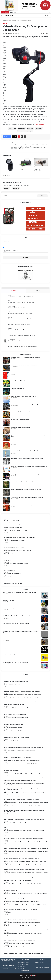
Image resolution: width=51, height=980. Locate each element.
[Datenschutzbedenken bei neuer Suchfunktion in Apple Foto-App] (6, 406)
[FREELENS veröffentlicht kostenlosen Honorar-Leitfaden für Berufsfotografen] (44, 595)
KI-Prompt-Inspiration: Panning (17, 388)
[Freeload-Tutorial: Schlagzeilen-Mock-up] (44, 610)
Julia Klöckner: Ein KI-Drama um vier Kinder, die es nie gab (23, 12)
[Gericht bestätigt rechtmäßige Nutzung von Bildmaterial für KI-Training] (6, 492)
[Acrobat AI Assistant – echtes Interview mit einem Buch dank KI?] (6, 375)
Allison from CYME (11, 306)
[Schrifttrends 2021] (44, 649)
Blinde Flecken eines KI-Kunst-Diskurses (19, 380)
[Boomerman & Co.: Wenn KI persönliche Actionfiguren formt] (6, 508)
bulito (9, 344)
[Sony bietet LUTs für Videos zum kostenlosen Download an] (44, 641)
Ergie (9, 300)
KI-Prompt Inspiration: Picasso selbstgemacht (20, 411)
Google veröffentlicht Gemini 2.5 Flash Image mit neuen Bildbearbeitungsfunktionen (29, 466)
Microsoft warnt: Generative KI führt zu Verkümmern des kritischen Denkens (27, 458)
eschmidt (10, 317)
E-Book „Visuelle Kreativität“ (9, 654)
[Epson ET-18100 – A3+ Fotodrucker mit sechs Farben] (25, 162)
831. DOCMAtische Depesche (23, 970)
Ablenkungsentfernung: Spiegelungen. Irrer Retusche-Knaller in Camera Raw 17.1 (28, 497)
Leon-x (9, 322)
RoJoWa (9, 295)
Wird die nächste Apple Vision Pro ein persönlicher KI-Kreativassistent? (26, 357)
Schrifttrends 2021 (7, 646)
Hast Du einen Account (25, 260)
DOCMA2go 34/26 (21, 966)
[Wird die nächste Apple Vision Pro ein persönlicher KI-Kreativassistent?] (6, 360)
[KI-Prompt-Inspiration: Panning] (6, 391)
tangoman (10, 328)
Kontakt (36, 964)
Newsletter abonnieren (39, 962)
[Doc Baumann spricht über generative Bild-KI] (6, 422)
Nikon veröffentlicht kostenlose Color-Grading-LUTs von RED (16, 623)
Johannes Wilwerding (8, 33)
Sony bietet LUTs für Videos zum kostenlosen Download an (15, 639)
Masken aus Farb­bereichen (8, 600)
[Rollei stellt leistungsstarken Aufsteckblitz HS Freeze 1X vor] (10, 165)
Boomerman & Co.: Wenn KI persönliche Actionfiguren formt (23, 505)
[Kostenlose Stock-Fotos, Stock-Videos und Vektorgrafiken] (44, 665)
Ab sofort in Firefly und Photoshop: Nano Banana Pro (22, 481)
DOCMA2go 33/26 (21, 968)
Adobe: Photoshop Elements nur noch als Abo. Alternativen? (24, 396)
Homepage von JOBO (39, 124)
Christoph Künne (11, 339)
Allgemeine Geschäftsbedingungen (42, 967)
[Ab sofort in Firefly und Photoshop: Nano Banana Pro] (6, 484)
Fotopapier (30, 128)
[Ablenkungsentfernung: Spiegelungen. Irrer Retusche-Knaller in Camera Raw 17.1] (6, 500)
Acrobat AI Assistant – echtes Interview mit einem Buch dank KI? (24, 372)
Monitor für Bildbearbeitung (25, 131)
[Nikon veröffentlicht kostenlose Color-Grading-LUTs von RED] (44, 626)
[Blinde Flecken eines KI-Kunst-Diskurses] (6, 383)
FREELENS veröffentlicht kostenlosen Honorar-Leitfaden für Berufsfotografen (19, 592)
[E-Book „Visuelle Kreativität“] (44, 657)
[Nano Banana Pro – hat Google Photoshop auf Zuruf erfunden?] (6, 368)
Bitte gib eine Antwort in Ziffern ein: (11, 250)
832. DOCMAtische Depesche (23, 964)
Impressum (37, 970)
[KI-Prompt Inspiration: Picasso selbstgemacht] (6, 414)
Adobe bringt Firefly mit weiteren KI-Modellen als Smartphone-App (25, 474)
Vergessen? (45, 244)
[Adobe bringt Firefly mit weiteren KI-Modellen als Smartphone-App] (6, 476)
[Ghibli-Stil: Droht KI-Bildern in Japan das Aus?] (6, 445)
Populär (38, 290)
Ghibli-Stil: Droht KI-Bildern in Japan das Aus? (20, 442)
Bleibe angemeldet (7, 247)
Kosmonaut (10, 333)
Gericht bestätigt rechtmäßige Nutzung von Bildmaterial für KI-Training (26, 489)
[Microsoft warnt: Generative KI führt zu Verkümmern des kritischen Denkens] (6, 461)
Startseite (6, 20)
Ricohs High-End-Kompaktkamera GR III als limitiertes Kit (39, 168)
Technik (9, 20)
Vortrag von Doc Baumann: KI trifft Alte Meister (20, 427)
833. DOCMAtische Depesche (23, 962)
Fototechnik (39, 128)
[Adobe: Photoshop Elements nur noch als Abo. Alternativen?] (6, 399)
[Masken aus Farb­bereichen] (44, 603)
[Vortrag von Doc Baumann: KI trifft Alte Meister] (6, 430)
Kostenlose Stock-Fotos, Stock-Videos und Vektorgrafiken (15, 662)
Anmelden (25, 257)
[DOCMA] (10, 15)
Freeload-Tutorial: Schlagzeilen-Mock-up (11, 608)
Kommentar (13, 290)
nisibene (9, 311)
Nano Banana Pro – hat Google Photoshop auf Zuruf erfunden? (24, 365)
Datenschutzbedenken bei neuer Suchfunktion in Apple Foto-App (24, 404)
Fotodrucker (22, 128)
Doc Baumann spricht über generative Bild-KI (20, 419)
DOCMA (33, 975)
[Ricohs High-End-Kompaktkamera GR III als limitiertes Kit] (41, 162)
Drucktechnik (12, 128)
